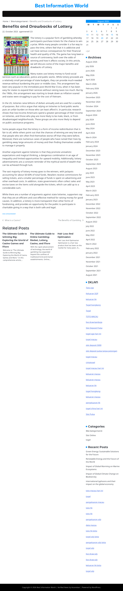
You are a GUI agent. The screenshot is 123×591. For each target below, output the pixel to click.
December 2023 (93, 150)
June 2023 (90, 177)
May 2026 (90, 75)
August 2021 (91, 275)
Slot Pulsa (90, 414)
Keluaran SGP (92, 293)
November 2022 (93, 208)
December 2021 (93, 257)
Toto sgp (90, 287)
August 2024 (91, 115)
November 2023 (93, 155)
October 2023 (92, 159)
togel (88, 439)
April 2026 (90, 79)
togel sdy (90, 571)
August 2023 (91, 168)
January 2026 (92, 93)
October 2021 (92, 266)
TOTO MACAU (92, 316)
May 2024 (90, 128)
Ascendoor (75, 587)
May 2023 (90, 181)
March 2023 (91, 190)
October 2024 (92, 106)
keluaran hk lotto (93, 565)
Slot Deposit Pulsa (94, 328)
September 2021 (93, 270)
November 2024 (93, 101)
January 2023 (92, 199)
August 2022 (91, 221)
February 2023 (92, 195)
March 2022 (91, 244)
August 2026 (91, 61)
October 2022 (92, 212)
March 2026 (91, 84)
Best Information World (61, 5)
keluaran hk (91, 299)
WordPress (96, 587)
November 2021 (93, 261)
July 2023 (90, 173)
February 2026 (92, 88)
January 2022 (92, 252)
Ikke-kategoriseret (9, 214)
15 (112, 34)
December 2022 (93, 204)
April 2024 (90, 133)
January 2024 (92, 146)
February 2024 (92, 141)
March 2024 (91, 137)
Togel (88, 310)
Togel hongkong (93, 305)
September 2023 (93, 164)
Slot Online (91, 435)
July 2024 (90, 119)
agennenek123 (26, 31)
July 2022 (90, 226)
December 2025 (93, 97)
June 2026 (90, 70)
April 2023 (90, 186)
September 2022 (93, 217)
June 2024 (90, 124)
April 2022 (90, 239)
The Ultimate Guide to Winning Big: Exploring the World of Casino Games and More (15, 240)
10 (87, 34)
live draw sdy (92, 554)
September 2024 (93, 110)
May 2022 (90, 235)
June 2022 (90, 230)
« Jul (87, 51)
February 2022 (92, 248)
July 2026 (90, 66)
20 (102, 38)
